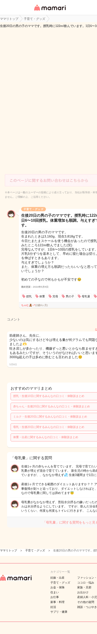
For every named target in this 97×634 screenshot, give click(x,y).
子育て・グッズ (60, 582)
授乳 (29, 296)
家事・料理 (57, 602)
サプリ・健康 (58, 611)
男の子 (70, 296)
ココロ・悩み (85, 582)
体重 (42, 296)
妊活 (53, 607)
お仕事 (54, 597)
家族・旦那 (84, 587)
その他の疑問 (85, 602)
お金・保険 (57, 587)
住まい (54, 592)
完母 (55, 296)
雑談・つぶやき (87, 607)
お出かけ (83, 592)
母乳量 (86, 296)
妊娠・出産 (57, 577)
